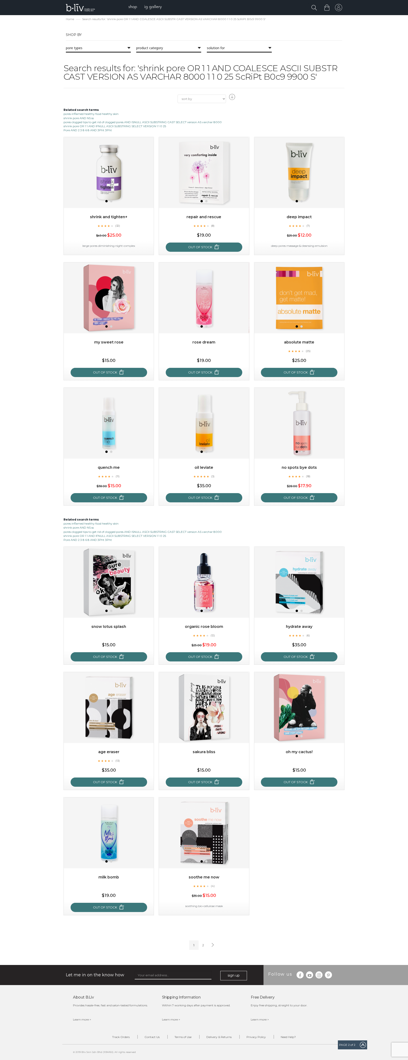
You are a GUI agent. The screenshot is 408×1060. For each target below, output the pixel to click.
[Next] (212, 945)
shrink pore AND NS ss (79, 118)
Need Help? (288, 1037)
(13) (117, 760)
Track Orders (121, 1037)
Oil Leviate (204, 467)
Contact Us (152, 1037)
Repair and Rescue (204, 217)
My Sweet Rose (108, 342)
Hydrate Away (299, 626)
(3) (212, 476)
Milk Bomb (108, 877)
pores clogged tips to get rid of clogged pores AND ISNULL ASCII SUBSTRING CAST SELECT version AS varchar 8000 (143, 122)
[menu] (145, 7)
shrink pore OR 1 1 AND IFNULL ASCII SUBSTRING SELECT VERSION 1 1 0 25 (115, 126)
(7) (308, 225)
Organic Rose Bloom (204, 626)
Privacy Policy (256, 1037)
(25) (308, 351)
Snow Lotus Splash (108, 626)
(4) (213, 886)
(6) (308, 635)
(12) (213, 635)
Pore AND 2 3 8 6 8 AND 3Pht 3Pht (88, 130)
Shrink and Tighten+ (109, 217)
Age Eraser (108, 752)
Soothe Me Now (204, 877)
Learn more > (82, 1019)
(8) (212, 225)
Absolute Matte (299, 342)
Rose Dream (203, 342)
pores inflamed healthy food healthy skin (91, 114)
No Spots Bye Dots (299, 467)
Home (70, 19)
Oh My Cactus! (299, 752)
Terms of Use (182, 1037)
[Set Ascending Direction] (231, 98)
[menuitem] (133, 7)
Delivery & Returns (219, 1037)
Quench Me (109, 467)
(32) (117, 225)
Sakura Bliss (204, 752)
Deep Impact (299, 217)
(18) (308, 476)
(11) (117, 476)
